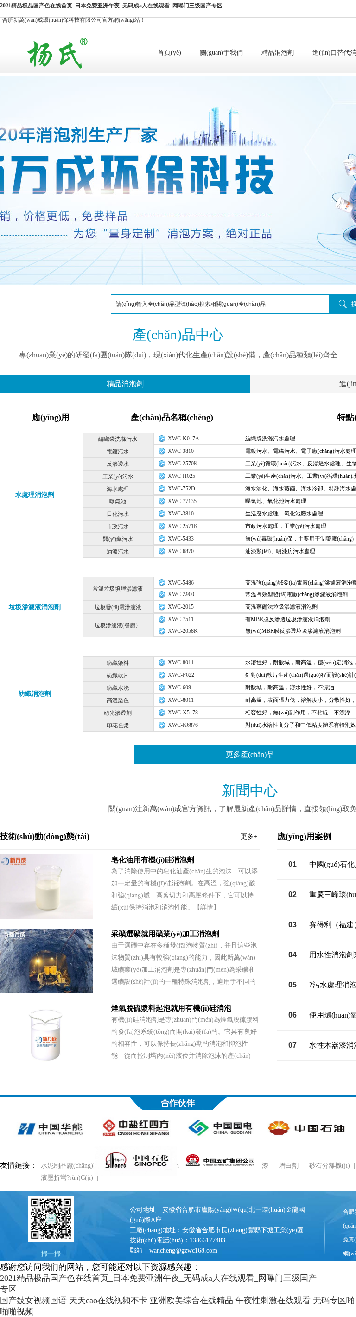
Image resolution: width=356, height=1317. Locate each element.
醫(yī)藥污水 (118, 539)
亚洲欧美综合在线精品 (191, 1300)
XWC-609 (179, 687)
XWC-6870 (181, 551)
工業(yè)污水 (118, 476)
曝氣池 (117, 501)
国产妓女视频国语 (33, 1300)
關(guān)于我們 (221, 52)
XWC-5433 (181, 538)
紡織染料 (118, 663)
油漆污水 (118, 551)
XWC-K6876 (183, 725)
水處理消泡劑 (34, 494)
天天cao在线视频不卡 (108, 1300)
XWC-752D (181, 488)
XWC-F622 (181, 675)
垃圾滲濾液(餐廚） (118, 625)
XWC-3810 (181, 451)
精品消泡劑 (277, 52)
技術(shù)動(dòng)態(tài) (128, 836)
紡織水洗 (118, 688)
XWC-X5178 (183, 712)
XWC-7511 (181, 619)
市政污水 (118, 526)
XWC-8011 (181, 662)
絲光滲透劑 (118, 713)
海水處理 (118, 489)
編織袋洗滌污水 (117, 439)
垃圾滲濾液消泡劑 (35, 607)
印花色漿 (118, 725)
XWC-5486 (181, 582)
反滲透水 (118, 464)
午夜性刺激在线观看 (273, 1300)
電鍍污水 (118, 451)
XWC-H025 (181, 476)
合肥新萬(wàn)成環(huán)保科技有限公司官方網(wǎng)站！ (74, 20)
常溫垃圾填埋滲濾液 (118, 588)
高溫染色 (118, 700)
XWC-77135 (182, 501)
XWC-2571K (183, 526)
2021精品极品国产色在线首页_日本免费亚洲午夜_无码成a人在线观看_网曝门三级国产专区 (111, 5)
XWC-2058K (183, 631)
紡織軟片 (118, 675)
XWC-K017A (183, 438)
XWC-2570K (183, 463)
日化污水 (118, 514)
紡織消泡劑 (35, 693)
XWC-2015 (181, 607)
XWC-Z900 (181, 594)
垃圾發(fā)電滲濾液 (118, 607)
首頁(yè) (169, 52)
